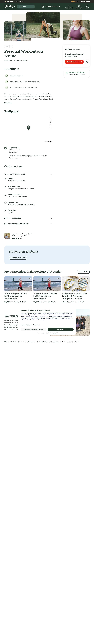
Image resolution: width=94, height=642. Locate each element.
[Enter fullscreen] (50, 118)
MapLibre (47, 141)
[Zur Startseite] (9, 6)
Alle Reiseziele (14, 341)
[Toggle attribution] (51, 141)
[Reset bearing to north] (50, 127)
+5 (11, 46)
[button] (15, 239)
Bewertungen (86, 1)
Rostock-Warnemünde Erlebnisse (49, 341)
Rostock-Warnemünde (29, 341)
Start (5, 341)
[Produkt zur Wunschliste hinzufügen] (87, 62)
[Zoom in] (50, 122)
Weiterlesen (8, 103)
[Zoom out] (50, 124)
